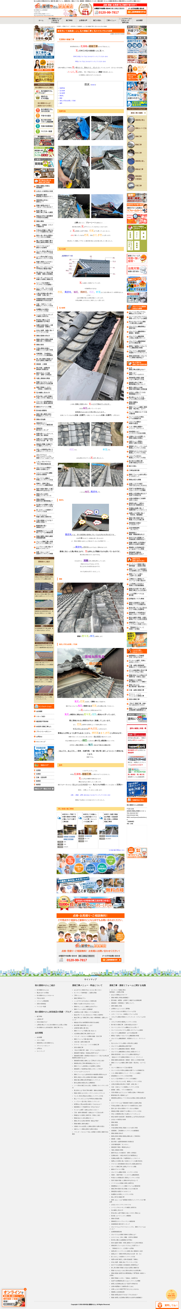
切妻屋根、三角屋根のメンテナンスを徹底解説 (44, 354)
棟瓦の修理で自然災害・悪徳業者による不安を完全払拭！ (128, 1116)
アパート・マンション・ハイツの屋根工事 (86, 1044)
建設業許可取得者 (42, 721)
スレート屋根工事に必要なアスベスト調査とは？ (44, 542)
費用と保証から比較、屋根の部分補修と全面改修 (138, 388)
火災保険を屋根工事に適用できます (84, 1033)
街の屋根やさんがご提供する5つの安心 (55, 20)
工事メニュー (111, 20)
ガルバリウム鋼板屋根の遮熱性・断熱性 (137, 332)
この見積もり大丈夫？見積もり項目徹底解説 (136, 584)
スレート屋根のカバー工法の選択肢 (138, 412)
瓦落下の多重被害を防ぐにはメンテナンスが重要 (137, 489)
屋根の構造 (40, 221)
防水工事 (138, 153)
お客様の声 (83, 20)
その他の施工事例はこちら (117, 850)
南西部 (38, 784)
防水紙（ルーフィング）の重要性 (121, 1215)
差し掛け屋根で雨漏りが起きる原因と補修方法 (125, 1267)
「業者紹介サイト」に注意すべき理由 (136, 628)
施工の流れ (97, 20)
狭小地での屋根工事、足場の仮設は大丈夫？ (124, 1024)
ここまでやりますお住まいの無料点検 (125, 20)
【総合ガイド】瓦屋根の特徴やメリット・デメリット (127, 1057)
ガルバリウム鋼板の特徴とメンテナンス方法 (44, 479)
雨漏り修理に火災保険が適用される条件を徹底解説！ (127, 1297)
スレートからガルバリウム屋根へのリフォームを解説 (138, 317)
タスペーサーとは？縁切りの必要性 (43, 246)
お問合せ (39, 736)
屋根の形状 (40, 344)
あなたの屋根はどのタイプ (119, 995)
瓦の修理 (62, 93)
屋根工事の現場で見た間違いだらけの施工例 (136, 518)
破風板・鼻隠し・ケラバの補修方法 (121, 1089)
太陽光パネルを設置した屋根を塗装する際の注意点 (89, 1126)
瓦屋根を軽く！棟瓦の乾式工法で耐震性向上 (124, 1155)
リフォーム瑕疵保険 (43, 1001)
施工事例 (69, 20)
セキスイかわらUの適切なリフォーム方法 (123, 1011)
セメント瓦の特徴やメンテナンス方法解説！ (44, 283)
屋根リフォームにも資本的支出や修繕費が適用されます (90, 1074)
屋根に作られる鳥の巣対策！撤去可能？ (137, 685)
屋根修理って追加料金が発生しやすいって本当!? (137, 613)
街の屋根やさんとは (43, 990)
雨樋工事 (138, 145)
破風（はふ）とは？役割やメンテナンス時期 (44, 552)
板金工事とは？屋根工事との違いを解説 (44, 211)
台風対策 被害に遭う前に (81, 1028)
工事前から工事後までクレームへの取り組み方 (137, 579)
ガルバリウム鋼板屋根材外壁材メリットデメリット (138, 351)
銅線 (61, 98)
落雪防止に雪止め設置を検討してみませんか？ (88, 1104)
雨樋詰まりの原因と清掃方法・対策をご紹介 (87, 1115)
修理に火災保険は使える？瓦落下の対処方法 (138, 494)
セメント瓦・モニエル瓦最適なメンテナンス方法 (44, 289)
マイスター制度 (41, 1006)
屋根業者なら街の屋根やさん (45, 1043)
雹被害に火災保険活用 (117, 1292)
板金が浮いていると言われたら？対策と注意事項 (138, 608)
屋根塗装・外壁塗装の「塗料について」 (123, 1003)
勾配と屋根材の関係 (43, 378)
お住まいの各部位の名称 (44, 191)
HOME (59, 26)
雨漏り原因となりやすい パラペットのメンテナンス (89, 1093)
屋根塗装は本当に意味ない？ (42, 201)
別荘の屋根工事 (134, 699)
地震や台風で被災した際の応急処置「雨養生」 (44, 326)
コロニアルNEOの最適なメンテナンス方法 (137, 456)
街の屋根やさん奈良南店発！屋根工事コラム (50, 1027)
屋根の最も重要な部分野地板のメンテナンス (43, 415)
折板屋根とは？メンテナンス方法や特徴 (137, 432)
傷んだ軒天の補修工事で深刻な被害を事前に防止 (44, 241)
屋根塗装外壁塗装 (138, 177)
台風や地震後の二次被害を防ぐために (137, 499)
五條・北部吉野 (41, 777)
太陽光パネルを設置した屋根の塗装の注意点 (137, 437)
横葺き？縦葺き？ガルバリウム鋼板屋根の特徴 (138, 347)
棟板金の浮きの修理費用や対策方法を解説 (44, 216)
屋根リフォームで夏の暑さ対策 (83, 1039)
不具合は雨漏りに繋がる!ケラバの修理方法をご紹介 (126, 1105)
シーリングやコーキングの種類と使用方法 (44, 315)
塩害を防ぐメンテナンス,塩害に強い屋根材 (44, 434)
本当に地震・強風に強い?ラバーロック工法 (45, 331)
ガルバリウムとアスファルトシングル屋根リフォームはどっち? (45, 456)
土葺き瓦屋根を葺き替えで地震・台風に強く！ (44, 294)
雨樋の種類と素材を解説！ (82, 1123)
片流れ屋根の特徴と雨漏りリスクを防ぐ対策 (44, 349)
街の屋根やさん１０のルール (45, 995)
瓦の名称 (62, 90)
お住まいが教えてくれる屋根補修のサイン (137, 393)
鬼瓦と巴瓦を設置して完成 (67, 100)
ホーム (41, 20)
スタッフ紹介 (40, 716)
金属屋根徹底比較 (116, 1231)
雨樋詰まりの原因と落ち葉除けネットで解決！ (138, 680)
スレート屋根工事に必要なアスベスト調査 (123, 1166)
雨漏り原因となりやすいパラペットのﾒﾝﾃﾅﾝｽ (44, 262)
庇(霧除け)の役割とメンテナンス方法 (42, 310)
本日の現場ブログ (42, 1022)
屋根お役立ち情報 (135, 479)
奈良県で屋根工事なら (43, 726)
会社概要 (139, 20)
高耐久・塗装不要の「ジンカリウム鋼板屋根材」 (125, 1175)
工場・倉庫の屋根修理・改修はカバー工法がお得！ (138, 666)
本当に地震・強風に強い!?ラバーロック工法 (124, 1262)
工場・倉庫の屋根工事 (136, 690)
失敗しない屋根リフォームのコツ (136, 373)
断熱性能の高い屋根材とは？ (41, 526)
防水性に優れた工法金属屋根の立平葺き (43, 320)
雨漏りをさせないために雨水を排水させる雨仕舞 (44, 382)
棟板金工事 (139, 169)
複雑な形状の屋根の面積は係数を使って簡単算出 (125, 1136)
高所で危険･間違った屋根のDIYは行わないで (124, 1180)
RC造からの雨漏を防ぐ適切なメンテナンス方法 (125, 1177)
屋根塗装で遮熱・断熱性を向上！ (121, 1147)
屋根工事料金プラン (80, 998)
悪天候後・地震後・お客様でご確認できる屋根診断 (126, 1000)
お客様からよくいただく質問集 (120, 1008)
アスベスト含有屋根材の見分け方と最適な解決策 (44, 402)
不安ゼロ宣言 (41, 998)
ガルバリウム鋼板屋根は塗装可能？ (137, 327)
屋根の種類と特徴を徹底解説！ (43, 186)
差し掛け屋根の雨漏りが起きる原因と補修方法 (44, 359)
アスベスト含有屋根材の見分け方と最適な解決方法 (126, 1164)
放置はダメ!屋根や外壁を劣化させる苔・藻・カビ (44, 439)
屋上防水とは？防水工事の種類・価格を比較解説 (44, 273)
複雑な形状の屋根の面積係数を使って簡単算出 (44, 340)
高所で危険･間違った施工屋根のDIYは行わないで (45, 489)
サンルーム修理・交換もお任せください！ (137, 661)
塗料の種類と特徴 (136, 728)
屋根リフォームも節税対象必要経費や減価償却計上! (138, 709)
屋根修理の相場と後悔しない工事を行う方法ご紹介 (89, 1060)
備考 (61, 103)
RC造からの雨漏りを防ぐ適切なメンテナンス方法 (45, 505)
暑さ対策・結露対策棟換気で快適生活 (122, 1141)
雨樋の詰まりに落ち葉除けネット (84, 1118)
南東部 (38, 781)
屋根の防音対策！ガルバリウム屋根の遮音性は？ (138, 356)
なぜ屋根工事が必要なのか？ (137, 368)
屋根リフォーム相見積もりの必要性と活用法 (87, 1066)
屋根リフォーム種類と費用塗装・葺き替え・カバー (138, 407)
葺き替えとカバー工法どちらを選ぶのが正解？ (137, 398)
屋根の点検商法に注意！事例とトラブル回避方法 (137, 603)
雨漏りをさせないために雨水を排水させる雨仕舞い (126, 1270)
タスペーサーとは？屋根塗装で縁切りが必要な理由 (126, 1103)
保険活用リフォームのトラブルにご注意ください (138, 623)
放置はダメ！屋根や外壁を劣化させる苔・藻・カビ (126, 1254)
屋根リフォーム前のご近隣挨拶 (83, 1009)
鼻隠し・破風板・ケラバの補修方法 (44, 225)
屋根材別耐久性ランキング (42, 429)
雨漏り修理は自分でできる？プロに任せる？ (44, 206)
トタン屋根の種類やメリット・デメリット (136, 427)
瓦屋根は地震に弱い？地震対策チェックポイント (138, 509)
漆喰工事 (138, 136)
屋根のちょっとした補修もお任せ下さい (86, 1006)
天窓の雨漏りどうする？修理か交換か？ (44, 521)
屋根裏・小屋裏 (41, 364)
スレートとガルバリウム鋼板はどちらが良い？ (137, 312)
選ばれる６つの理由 (43, 992)
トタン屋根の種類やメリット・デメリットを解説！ (126, 1073)
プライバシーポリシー (43, 731)
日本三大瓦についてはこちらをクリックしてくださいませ (90, 56)
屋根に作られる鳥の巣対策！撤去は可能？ (86, 1121)
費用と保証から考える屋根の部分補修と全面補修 (88, 1077)
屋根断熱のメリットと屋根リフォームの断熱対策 (44, 531)
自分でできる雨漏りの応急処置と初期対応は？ (137, 538)
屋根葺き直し (140, 161)
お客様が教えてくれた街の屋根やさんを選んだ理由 (52, 1024)
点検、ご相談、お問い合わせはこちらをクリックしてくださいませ (90, 795)
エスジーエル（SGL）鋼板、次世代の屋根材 (124, 1237)
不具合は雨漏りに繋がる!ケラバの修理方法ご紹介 (44, 231)
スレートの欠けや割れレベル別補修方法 (136, 417)
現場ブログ (66, 26)
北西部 (38, 770)
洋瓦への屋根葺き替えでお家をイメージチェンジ (44, 450)
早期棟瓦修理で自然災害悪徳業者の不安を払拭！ (44, 299)
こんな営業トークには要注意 (136, 594)
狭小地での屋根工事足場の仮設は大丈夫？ (136, 461)
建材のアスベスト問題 (43, 407)
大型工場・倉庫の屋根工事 (82, 1042)
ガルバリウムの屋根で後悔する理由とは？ (43, 468)
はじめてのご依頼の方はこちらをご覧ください (88, 990)
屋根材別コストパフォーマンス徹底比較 (44, 424)
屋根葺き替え (140, 120)
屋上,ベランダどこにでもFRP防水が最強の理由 (44, 268)
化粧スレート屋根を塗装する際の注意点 (136, 442)
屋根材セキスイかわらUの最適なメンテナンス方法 (138, 452)
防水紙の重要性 (41, 410)
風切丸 (62, 95)
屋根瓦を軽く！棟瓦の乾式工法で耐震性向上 (136, 504)
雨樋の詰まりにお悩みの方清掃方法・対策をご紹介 (138, 676)
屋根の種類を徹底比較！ (133, 403)
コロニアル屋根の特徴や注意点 (135, 422)
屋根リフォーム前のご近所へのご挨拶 (136, 574)
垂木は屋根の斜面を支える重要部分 (84, 1082)
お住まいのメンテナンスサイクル (121, 1204)
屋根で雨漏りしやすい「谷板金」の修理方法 (43, 388)
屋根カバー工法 (140, 128)
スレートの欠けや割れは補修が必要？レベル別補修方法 (127, 1070)
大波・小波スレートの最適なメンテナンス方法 (44, 304)
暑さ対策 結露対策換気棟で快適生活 (43, 368)
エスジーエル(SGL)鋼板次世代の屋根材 (44, 473)
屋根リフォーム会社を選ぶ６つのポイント (138, 475)
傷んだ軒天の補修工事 (117, 1197)
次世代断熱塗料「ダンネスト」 (134, 528)
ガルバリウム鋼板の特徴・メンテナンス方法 (124, 1172)
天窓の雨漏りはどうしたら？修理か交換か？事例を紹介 (127, 1092)
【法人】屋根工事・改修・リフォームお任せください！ (90, 1050)
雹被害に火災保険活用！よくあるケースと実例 (137, 548)
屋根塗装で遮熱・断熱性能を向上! (137, 533)
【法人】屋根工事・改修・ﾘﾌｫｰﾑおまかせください (138, 704)
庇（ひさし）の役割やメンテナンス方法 (44, 510)
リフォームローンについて (82, 1071)
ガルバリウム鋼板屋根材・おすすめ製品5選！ (124, 1033)
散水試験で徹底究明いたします (83, 1025)
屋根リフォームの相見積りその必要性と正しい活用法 (138, 570)
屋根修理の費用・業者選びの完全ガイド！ (44, 195)
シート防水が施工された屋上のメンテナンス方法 (44, 257)
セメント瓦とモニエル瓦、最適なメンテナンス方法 (126, 1081)
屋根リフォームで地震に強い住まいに (85, 1030)
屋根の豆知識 (40, 419)
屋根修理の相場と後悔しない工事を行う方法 (136, 378)
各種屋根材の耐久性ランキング (120, 1224)
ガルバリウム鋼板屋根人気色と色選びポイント (137, 337)
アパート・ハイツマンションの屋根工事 (136, 695)
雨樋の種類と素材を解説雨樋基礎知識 (44, 537)
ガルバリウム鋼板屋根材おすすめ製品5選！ (137, 342)
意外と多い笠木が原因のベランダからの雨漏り (44, 236)
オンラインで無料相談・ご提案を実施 (85, 992)
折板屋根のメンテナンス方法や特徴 (121, 1076)
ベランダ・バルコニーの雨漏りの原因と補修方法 (44, 278)
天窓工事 (138, 186)
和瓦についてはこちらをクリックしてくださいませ (90, 61)
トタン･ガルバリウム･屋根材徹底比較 (43, 463)
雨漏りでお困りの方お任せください (84, 1003)
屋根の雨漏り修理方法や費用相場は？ (44, 500)
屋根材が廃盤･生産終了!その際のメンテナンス (44, 445)
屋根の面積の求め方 (43, 335)
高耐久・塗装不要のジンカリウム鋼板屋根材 (44, 484)
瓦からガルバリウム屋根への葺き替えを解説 (137, 322)
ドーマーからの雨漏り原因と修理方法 (43, 516)
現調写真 (62, 88)
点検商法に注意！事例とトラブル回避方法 (86, 1012)
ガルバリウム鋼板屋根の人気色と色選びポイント (125, 1051)
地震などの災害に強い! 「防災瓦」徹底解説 (137, 514)
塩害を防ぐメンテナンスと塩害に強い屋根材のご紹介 (127, 1251)
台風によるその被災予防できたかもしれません (138, 484)
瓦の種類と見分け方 (43, 392)
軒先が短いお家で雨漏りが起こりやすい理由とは (44, 397)
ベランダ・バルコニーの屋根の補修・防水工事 (88, 1036)
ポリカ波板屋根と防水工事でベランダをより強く (138, 671)
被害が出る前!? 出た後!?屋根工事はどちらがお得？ (138, 589)
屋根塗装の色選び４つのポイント (135, 523)
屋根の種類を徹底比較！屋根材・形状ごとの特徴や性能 (127, 1060)
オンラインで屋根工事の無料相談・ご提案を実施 (137, 565)
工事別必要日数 (134, 470)
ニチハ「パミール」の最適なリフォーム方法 (124, 1014)
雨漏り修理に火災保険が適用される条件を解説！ (137, 543)
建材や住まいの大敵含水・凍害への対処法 (43, 373)
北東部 (38, 774)
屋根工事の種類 (137, 113)
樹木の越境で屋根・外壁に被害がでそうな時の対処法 (138, 618)
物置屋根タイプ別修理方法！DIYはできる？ (136, 656)
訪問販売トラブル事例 (136, 598)
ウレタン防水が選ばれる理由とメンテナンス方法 (44, 252)
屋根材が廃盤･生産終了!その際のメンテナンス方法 (126, 1111)
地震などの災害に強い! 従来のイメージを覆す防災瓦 (126, 1161)
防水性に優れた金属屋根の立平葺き (121, 1240)
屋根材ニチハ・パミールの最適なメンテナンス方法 (138, 447)
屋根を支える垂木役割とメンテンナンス (43, 494)
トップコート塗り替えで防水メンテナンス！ (44, 547)
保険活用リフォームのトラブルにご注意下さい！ (125, 1245)
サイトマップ (40, 741)
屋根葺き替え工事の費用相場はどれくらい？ (137, 383)
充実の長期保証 (41, 1003)
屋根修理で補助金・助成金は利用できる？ (136, 553)
